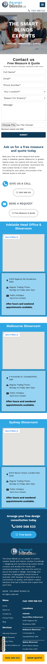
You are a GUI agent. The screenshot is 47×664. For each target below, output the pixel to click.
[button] (42, 4)
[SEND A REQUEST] (4, 204)
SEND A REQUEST (21, 203)
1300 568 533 (38, 10)
